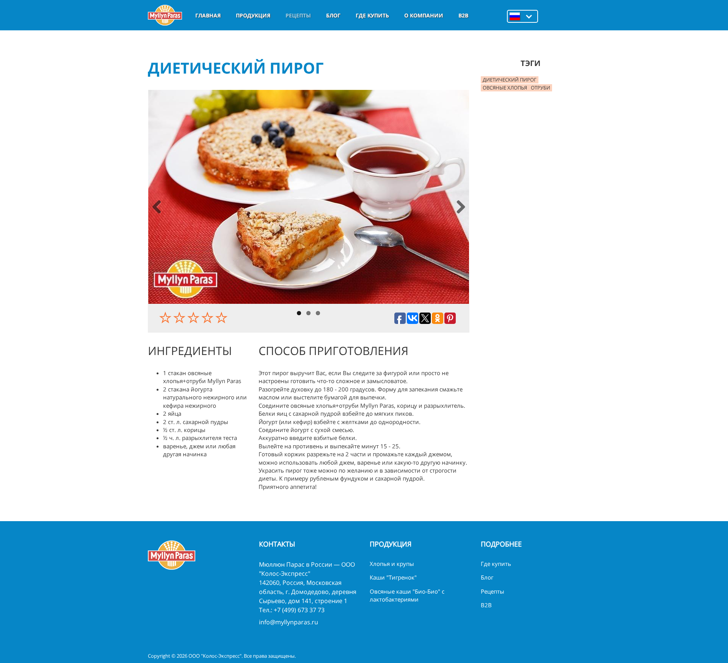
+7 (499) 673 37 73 (299, 610)
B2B (463, 15)
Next (460, 207)
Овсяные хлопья (505, 87)
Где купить (372, 15)
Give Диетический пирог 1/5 (166, 317)
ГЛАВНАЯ (208, 15)
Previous (157, 207)
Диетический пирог (510, 79)
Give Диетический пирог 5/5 (222, 317)
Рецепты (298, 15)
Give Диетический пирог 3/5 (194, 317)
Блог (333, 15)
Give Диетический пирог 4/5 (208, 317)
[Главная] (165, 15)
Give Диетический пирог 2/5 (180, 317)
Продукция (253, 15)
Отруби (540, 87)
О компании (423, 15)
